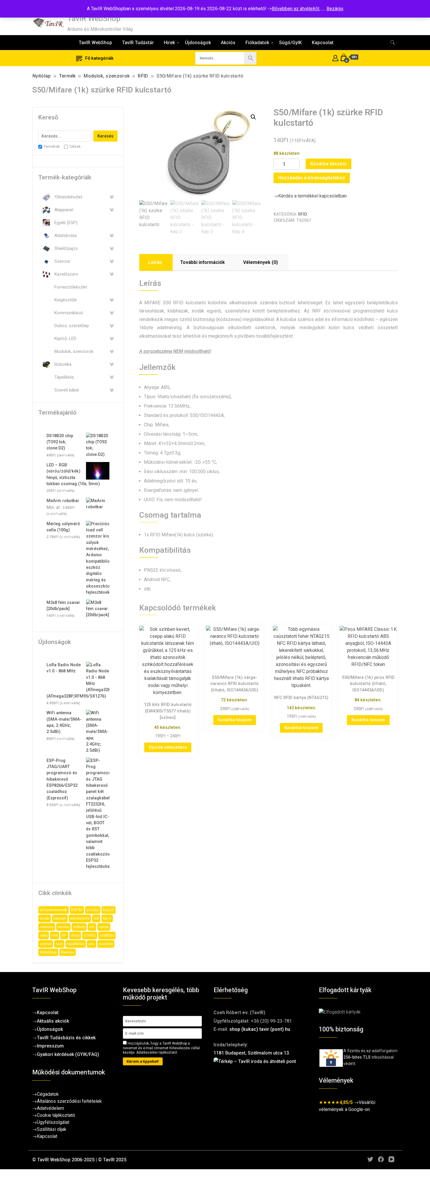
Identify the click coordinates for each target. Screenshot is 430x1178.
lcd (96, 918)
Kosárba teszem (328, 163)
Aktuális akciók (53, 1021)
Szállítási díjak (51, 1129)
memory (47, 927)
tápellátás (75, 944)
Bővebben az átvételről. (296, 8)
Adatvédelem (50, 1108)
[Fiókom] (335, 57)
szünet (45, 944)
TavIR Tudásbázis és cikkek (66, 1037)
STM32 (90, 935)
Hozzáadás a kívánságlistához (311, 178)
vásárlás (106, 944)
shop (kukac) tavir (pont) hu (259, 1029)
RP (64, 935)
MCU (107, 918)
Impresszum (50, 1046)
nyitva (104, 927)
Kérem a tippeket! (143, 1061)
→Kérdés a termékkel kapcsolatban (310, 196)
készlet (60, 918)
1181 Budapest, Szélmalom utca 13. (252, 1053)
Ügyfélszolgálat (53, 1122)
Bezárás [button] (334, 8)
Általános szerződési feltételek (69, 1101)
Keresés (105, 136)
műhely (79, 927)
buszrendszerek (53, 910)
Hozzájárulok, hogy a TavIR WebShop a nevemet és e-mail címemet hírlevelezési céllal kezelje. (161, 1048)
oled (43, 935)
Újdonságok (198, 42)
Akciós (228, 42)
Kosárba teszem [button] (235, 719)
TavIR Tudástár (138, 42)
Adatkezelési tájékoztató (156, 1052)
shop (75, 935)
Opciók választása (168, 747)
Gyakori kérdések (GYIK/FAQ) (68, 1054)
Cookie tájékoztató (56, 1115)
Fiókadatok (257, 42)
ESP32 (76, 910)
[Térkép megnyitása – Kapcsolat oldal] (260, 1086)
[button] (253, 117)
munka (63, 927)
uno (91, 944)
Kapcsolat (322, 42)
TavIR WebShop (94, 18)
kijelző (108, 910)
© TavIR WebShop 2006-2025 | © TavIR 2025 (79, 1159)
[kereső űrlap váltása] (392, 42)
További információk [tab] (202, 262)
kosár (44, 918)
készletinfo (80, 918)
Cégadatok (48, 1094)
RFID (302, 214)
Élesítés (67, 952)
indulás (93, 910)
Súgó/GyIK (290, 42)
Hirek (169, 42)
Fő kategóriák (99, 58)
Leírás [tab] (155, 262)
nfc (92, 927)
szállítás (107, 935)
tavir (59, 944)
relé (54, 935)
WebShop (48, 952)
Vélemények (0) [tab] (260, 262)
